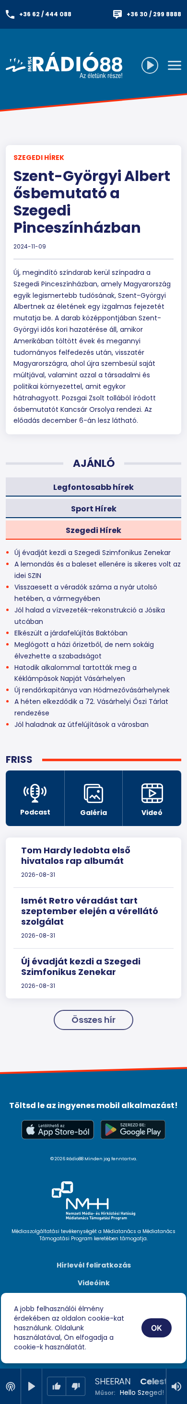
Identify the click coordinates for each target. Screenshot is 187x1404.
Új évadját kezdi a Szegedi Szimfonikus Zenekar (80, 966)
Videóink (94, 1283)
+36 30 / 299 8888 (154, 14)
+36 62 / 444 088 (45, 14)
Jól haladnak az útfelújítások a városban (81, 724)
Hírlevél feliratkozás (94, 1265)
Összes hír (93, 1020)
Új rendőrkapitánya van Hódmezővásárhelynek (92, 690)
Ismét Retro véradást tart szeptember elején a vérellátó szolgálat (89, 910)
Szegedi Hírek (38, 157)
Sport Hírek (94, 508)
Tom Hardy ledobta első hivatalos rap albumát (75, 855)
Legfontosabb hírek (93, 487)
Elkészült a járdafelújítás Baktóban (71, 633)
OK (157, 1328)
